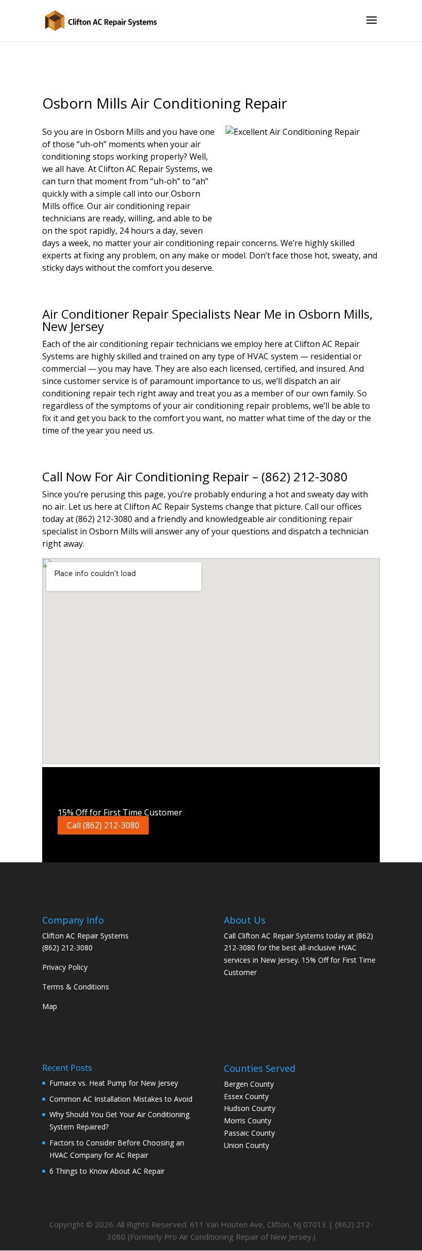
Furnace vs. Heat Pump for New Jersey (113, 1083)
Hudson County (249, 1108)
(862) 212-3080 (67, 947)
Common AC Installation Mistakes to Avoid (120, 1099)
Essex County (246, 1096)
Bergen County (249, 1084)
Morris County (247, 1120)
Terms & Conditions (75, 987)
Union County (246, 1145)
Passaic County (249, 1133)
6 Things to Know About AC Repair (107, 1171)
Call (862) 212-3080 (103, 825)
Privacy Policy (64, 967)
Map (49, 1006)
